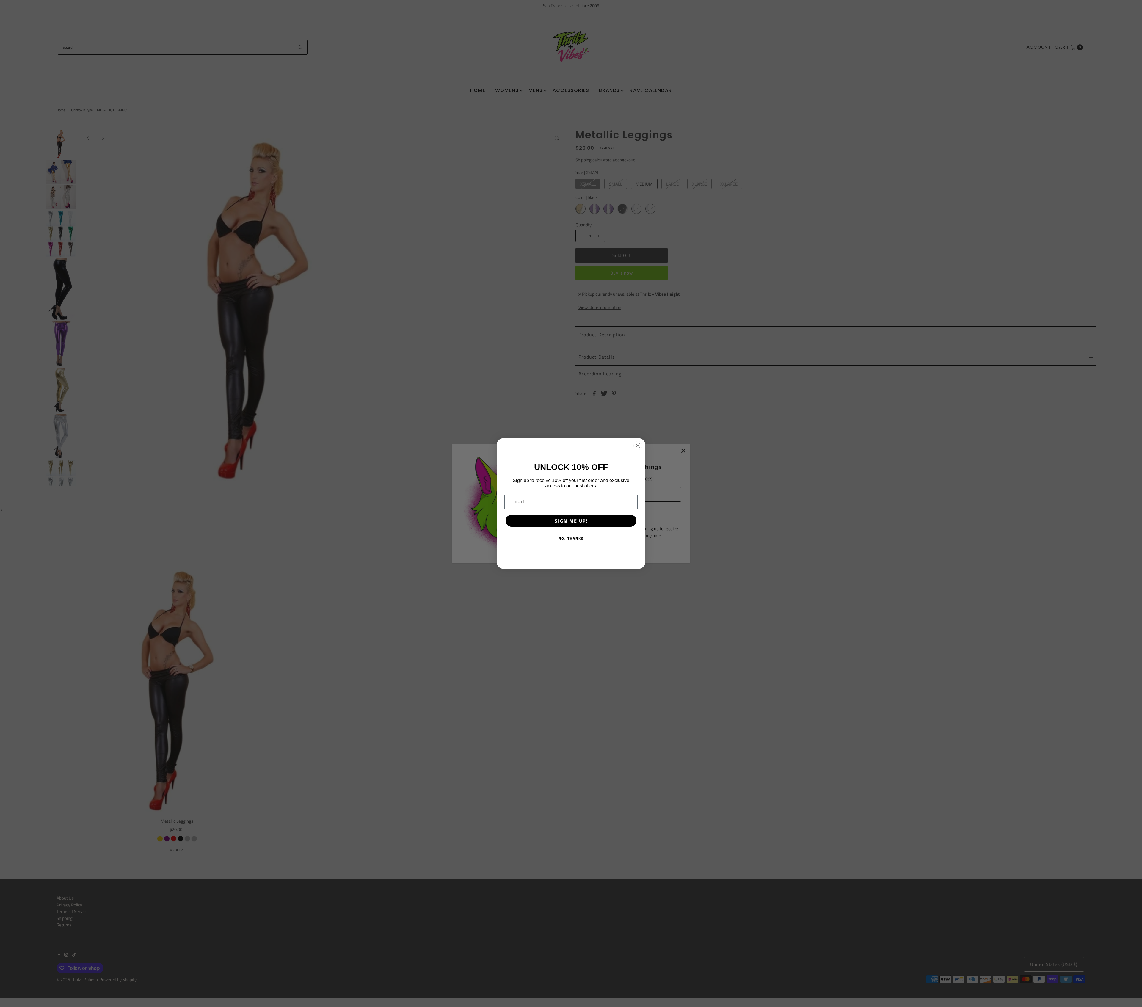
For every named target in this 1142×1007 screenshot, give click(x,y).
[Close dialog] (637, 445)
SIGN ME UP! (571, 520)
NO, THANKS (571, 538)
